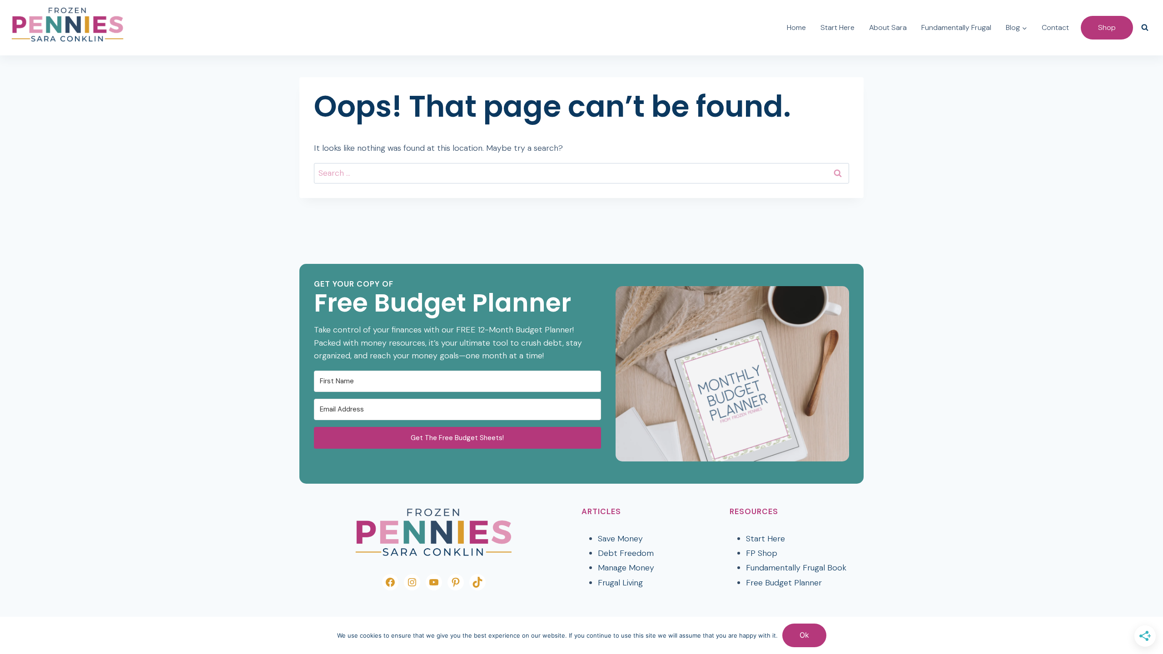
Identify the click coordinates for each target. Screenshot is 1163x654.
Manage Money (626, 567)
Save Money (620, 538)
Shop (1107, 27)
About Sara (888, 27)
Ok (804, 634)
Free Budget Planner (784, 582)
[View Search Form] (1145, 27)
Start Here (837, 27)
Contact (1055, 27)
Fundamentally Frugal (956, 27)
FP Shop (761, 553)
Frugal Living (620, 582)
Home (796, 27)
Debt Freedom (626, 553)
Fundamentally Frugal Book (796, 567)
